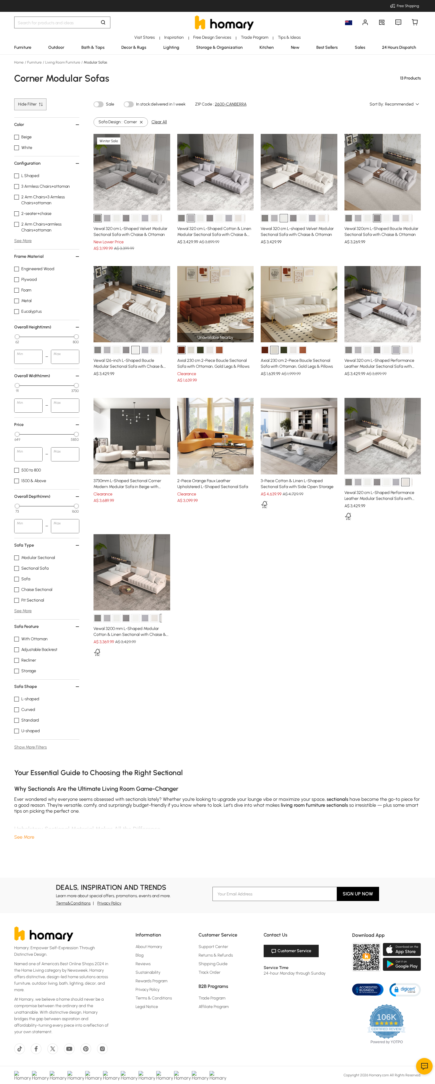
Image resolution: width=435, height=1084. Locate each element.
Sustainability (148, 972)
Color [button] (19, 124)
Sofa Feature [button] (26, 626)
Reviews (143, 963)
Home (19, 62)
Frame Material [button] (29, 256)
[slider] (17, 336)
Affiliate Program (214, 1006)
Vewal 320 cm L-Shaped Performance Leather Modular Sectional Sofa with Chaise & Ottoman (379, 366)
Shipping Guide (213, 963)
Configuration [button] (27, 163)
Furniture (34, 62)
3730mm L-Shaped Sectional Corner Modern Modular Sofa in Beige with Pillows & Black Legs (127, 486)
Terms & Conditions (154, 998)
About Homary (149, 946)
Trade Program (212, 998)
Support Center (213, 946)
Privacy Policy (109, 903)
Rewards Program (151, 980)
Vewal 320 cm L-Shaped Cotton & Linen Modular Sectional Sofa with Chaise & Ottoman (214, 234)
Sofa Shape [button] (25, 686)
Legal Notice (147, 1006)
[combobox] (402, 104)
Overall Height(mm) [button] (32, 327)
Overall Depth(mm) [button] (32, 496)
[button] (405, 989)
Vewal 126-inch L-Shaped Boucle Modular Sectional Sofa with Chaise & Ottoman (128, 366)
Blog (140, 955)
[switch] (99, 104)
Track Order (209, 972)
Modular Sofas (95, 62)
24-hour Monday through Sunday (295, 973)
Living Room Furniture (62, 62)
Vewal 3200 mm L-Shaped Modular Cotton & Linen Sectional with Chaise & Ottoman (130, 634)
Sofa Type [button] (24, 545)
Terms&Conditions (73, 903)
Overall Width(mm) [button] (32, 375)
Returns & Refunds (216, 955)
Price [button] (19, 424)
